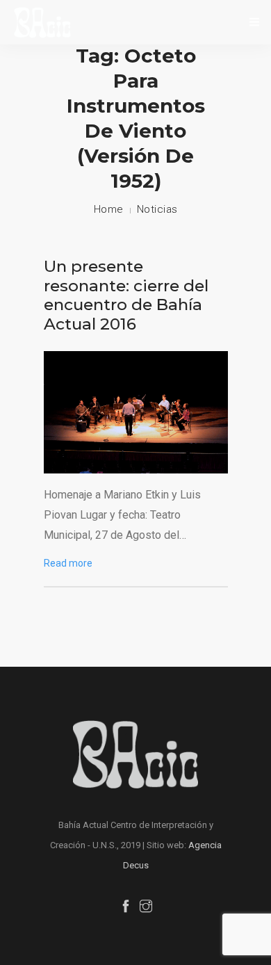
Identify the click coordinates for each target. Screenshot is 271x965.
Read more (68, 563)
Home (109, 209)
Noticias (157, 209)
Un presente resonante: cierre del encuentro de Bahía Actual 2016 (126, 295)
